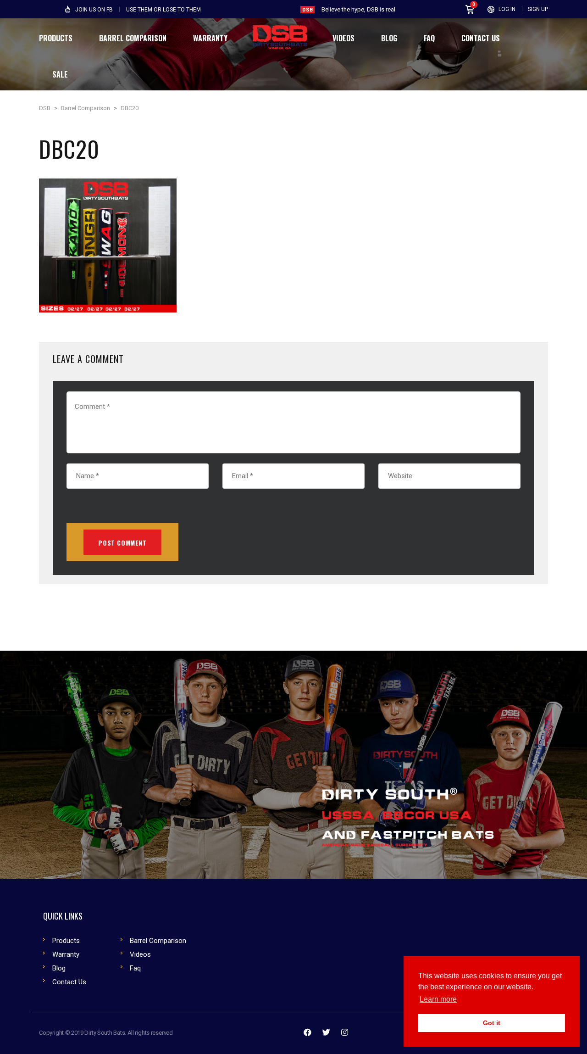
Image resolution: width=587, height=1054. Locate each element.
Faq (135, 968)
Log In (506, 9)
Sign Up (538, 9)
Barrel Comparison (158, 941)
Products (66, 941)
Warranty (65, 954)
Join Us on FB (94, 9)
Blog (59, 968)
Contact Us (69, 982)
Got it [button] (491, 1022)
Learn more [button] (438, 999)
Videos (140, 954)
